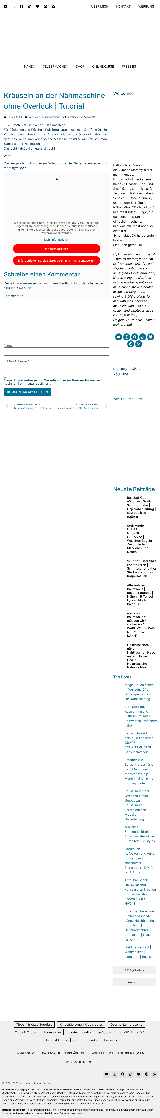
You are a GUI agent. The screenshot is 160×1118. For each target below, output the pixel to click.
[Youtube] (5, 6)
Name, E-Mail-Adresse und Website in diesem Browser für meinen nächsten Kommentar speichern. (52, 382)
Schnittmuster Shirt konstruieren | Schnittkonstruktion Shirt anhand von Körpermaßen (142, 568)
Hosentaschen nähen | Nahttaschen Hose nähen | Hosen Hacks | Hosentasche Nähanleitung (141, 656)
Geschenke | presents (126, 1024)
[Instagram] (13, 6)
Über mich (99, 6)
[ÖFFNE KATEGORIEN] (143, 970)
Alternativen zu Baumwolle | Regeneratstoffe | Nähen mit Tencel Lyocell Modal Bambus (140, 594)
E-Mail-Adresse (16, 361)
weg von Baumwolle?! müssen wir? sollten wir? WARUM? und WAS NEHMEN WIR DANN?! (141, 624)
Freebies (129, 66)
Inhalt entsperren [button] (56, 248)
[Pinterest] (45, 6)
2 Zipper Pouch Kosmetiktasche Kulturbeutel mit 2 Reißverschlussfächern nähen (141, 716)
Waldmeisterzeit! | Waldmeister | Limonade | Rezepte (139, 952)
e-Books (105, 1032)
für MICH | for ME (131, 1032)
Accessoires (52, 1032)
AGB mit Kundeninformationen (118, 1053)
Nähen (29, 66)
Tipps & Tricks (25, 1032)
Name (9, 345)
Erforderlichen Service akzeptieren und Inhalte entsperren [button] (56, 260)
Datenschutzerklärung (63, 1053)
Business (110, 1040)
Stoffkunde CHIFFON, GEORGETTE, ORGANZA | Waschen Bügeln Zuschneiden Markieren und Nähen (139, 539)
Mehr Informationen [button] (56, 239)
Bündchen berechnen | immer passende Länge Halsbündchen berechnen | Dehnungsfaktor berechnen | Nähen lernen (140, 925)
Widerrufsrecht (80, 1062)
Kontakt (123, 6)
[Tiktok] (29, 6)
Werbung (146, 6)
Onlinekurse (103, 66)
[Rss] (53, 6)
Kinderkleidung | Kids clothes (81, 1024)
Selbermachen (55, 66)
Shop (80, 66)
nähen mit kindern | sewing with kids (70, 1040)
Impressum (25, 1053)
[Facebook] (21, 6)
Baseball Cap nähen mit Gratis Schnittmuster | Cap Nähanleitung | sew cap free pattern (141, 507)
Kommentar (13, 295)
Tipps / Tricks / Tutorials (34, 1024)
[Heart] (37, 6)
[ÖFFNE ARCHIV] (139, 982)
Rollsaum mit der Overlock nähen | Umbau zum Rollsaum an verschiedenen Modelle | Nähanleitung (137, 805)
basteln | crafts (80, 1032)
